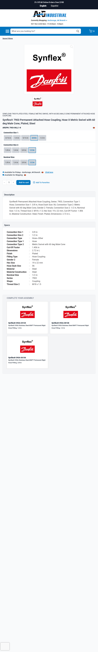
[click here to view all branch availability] (25, 175)
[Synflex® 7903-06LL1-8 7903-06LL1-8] (71, 47)
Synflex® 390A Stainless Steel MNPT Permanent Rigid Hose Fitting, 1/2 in (70, 327)
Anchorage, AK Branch (56, 20)
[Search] (78, 31)
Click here (49, 172)
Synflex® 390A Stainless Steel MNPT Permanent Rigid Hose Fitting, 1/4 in (26, 327)
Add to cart (24, 182)
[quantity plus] (13, 182)
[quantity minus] (4, 182)
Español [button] (54, 6)
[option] (36, 102)
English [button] (43, 6)
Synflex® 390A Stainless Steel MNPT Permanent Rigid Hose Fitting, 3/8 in (26, 361)
